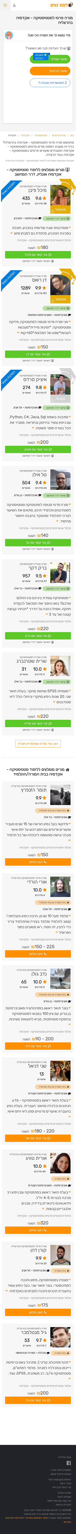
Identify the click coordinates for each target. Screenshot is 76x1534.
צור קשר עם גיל (36, 1400)
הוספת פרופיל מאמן (61, 1473)
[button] (5, 5)
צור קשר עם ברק (36, 636)
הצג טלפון (36, 862)
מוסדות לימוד (64, 1496)
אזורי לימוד (65, 1483)
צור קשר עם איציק (36, 449)
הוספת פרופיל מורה (61, 1469)
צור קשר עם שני (36, 1138)
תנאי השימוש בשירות (36, 1517)
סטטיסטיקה (40, 135)
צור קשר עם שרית (35, 723)
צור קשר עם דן (36, 354)
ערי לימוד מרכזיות (61, 1487)
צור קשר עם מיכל (36, 255)
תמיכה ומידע (64, 1492)
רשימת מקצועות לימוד (59, 1479)
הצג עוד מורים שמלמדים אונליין (38, 743)
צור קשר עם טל (36, 542)
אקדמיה (25, 135)
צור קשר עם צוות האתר (59, 1500)
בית (72, 135)
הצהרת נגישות (63, 1504)
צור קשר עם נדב (36, 1046)
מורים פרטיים (59, 135)
